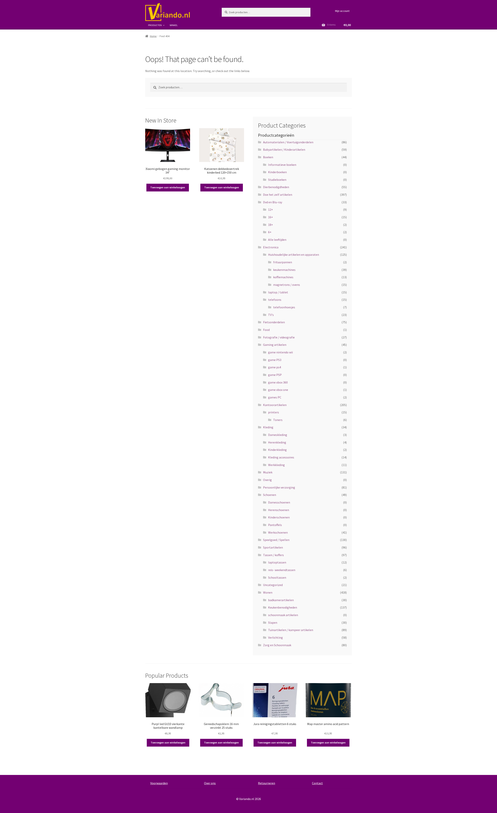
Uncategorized (273, 585)
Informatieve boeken (282, 165)
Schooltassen (277, 577)
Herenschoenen (278, 510)
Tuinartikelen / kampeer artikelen (290, 630)
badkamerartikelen (281, 600)
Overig (267, 480)
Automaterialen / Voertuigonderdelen (288, 142)
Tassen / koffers (273, 555)
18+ (270, 225)
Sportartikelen (273, 547)
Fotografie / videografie (279, 337)
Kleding (268, 427)
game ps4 (274, 367)
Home (153, 36)
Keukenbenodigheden (282, 607)
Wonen (267, 592)
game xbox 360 (278, 382)
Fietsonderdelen (274, 322)
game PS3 (274, 360)
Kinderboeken (277, 172)
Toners (277, 420)
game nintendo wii (280, 352)
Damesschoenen (279, 502)
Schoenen (269, 495)
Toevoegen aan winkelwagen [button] (167, 187)
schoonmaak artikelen (283, 615)
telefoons (274, 300)
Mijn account (342, 11)
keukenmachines (284, 270)
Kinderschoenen (279, 517)
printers (273, 412)
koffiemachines (283, 277)
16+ (270, 217)
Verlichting (275, 637)
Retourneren (266, 783)
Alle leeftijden (277, 240)
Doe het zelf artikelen (277, 195)
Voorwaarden (159, 783)
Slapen (272, 622)
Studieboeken (277, 180)
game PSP (275, 375)
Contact (317, 783)
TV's (271, 315)
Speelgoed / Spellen (276, 540)
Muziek (267, 472)
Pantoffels (275, 525)
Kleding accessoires (281, 457)
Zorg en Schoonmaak (277, 645)
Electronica (270, 247)
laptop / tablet (278, 292)
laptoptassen (277, 562)
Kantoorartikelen (275, 405)
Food (266, 330)
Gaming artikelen (274, 345)
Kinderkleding (277, 450)
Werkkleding (276, 465)
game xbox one (278, 390)
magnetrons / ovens (286, 285)
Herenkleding (277, 442)
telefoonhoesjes (284, 307)
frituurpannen (282, 262)
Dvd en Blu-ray (272, 202)
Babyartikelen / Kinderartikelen (284, 149)
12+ (270, 209)
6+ (269, 232)
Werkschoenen (278, 532)
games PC (274, 397)
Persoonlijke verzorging (279, 487)
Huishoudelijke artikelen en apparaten (293, 255)
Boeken (268, 157)
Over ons (210, 783)
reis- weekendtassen (281, 570)
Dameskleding (277, 435)
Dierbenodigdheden (276, 187)
